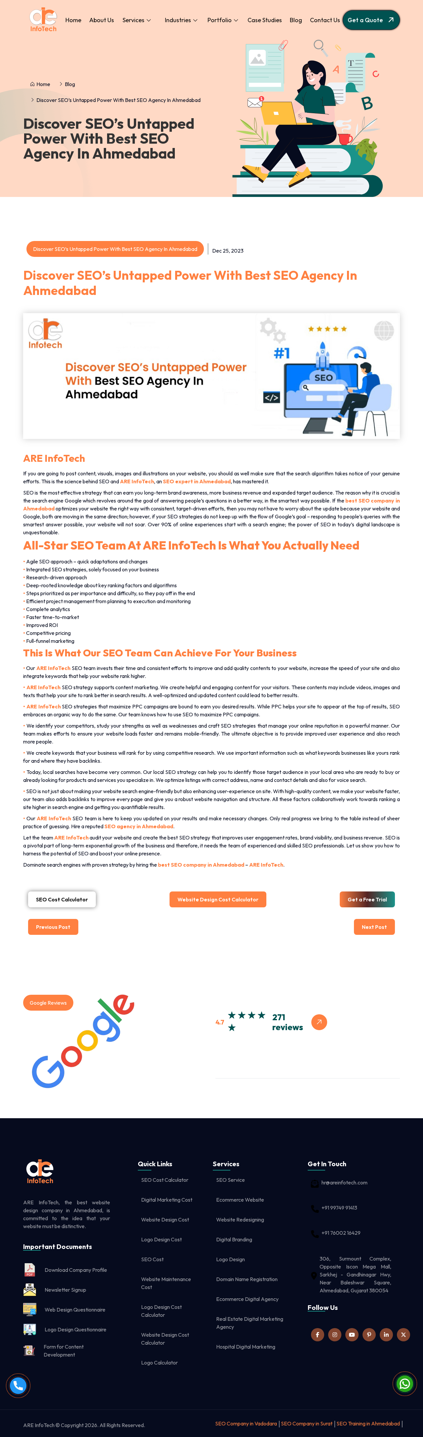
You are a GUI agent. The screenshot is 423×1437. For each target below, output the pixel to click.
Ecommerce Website (240, 1199)
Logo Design (230, 1259)
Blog (296, 20)
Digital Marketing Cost (166, 1199)
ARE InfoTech (265, 864)
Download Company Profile (76, 1270)
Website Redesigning (240, 1219)
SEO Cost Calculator (62, 899)
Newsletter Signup (65, 1289)
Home (73, 20)
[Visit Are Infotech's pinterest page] (369, 1334)
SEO (325, 524)
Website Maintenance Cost (166, 1283)
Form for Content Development (64, 1350)
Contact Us (325, 20)
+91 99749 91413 (339, 1207)
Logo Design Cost (161, 1239)
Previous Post (53, 927)
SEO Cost (152, 1259)
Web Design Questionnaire (75, 1309)
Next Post (374, 927)
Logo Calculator (159, 1362)
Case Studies (265, 20)
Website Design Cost (165, 1219)
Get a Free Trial (367, 899)
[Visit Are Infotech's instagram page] (334, 1334)
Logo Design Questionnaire (75, 1329)
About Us (101, 20)
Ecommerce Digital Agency (247, 1299)
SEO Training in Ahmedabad (368, 1423)
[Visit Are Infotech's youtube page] (352, 1334)
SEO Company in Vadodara (246, 1423)
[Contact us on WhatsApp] (405, 1383)
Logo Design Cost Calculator (161, 1311)
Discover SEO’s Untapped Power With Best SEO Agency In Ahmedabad (108, 137)
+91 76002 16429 (341, 1232)
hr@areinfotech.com (344, 1182)
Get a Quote (365, 20)
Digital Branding (234, 1239)
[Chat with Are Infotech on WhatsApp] (405, 1390)
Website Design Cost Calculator (217, 899)
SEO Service (230, 1179)
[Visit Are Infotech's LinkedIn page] (317, 1334)
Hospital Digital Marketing (245, 1346)
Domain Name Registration (247, 1279)
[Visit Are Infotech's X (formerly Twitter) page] (403, 1334)
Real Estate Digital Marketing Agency (249, 1323)
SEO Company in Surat (306, 1423)
